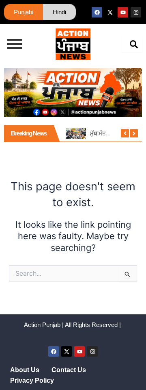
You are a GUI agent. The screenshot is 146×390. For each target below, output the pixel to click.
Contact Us (69, 369)
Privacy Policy (32, 380)
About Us (24, 369)
